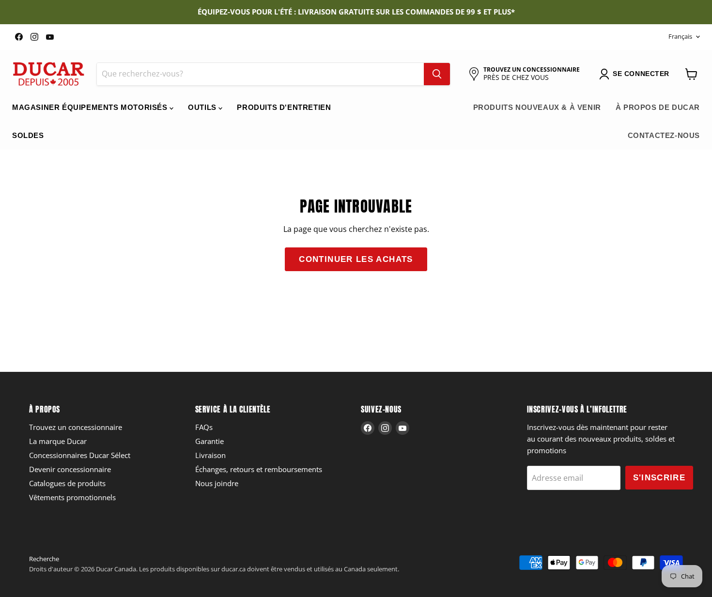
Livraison (210, 455)
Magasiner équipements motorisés (91, 107)
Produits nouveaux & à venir (537, 107)
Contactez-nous (664, 135)
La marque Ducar (58, 441)
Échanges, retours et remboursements (258, 469)
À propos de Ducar (658, 107)
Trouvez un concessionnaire (75, 427)
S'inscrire (659, 477)
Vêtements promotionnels (72, 497)
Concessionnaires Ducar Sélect (79, 455)
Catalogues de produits (67, 483)
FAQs (204, 427)
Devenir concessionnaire (70, 469)
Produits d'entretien (284, 107)
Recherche (44, 558)
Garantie (209, 441)
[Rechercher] (437, 74)
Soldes (28, 135)
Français (680, 36)
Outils (203, 107)
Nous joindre (216, 483)
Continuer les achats (356, 259)
